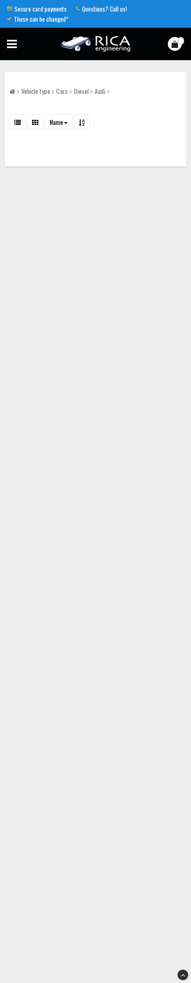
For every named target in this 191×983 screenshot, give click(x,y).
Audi (100, 91)
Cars (62, 91)
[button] (176, 44)
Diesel (81, 91)
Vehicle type (35, 91)
